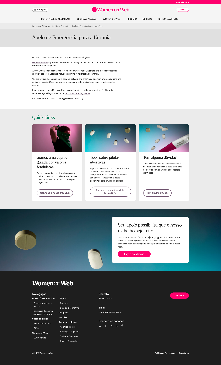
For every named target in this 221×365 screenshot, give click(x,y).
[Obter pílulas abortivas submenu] (70, 19)
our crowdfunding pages (77, 93)
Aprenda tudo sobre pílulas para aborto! (110, 191)
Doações (183, 9)
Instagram (111, 325)
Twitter (100, 325)
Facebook (105, 325)
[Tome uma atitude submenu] (179, 19)
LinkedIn (117, 325)
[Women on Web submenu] (121, 19)
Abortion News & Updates (59, 26)
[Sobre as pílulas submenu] (97, 19)
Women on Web (39, 26)
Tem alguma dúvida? (157, 193)
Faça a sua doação (134, 254)
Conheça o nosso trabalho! (55, 193)
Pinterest (122, 326)
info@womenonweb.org (110, 312)
